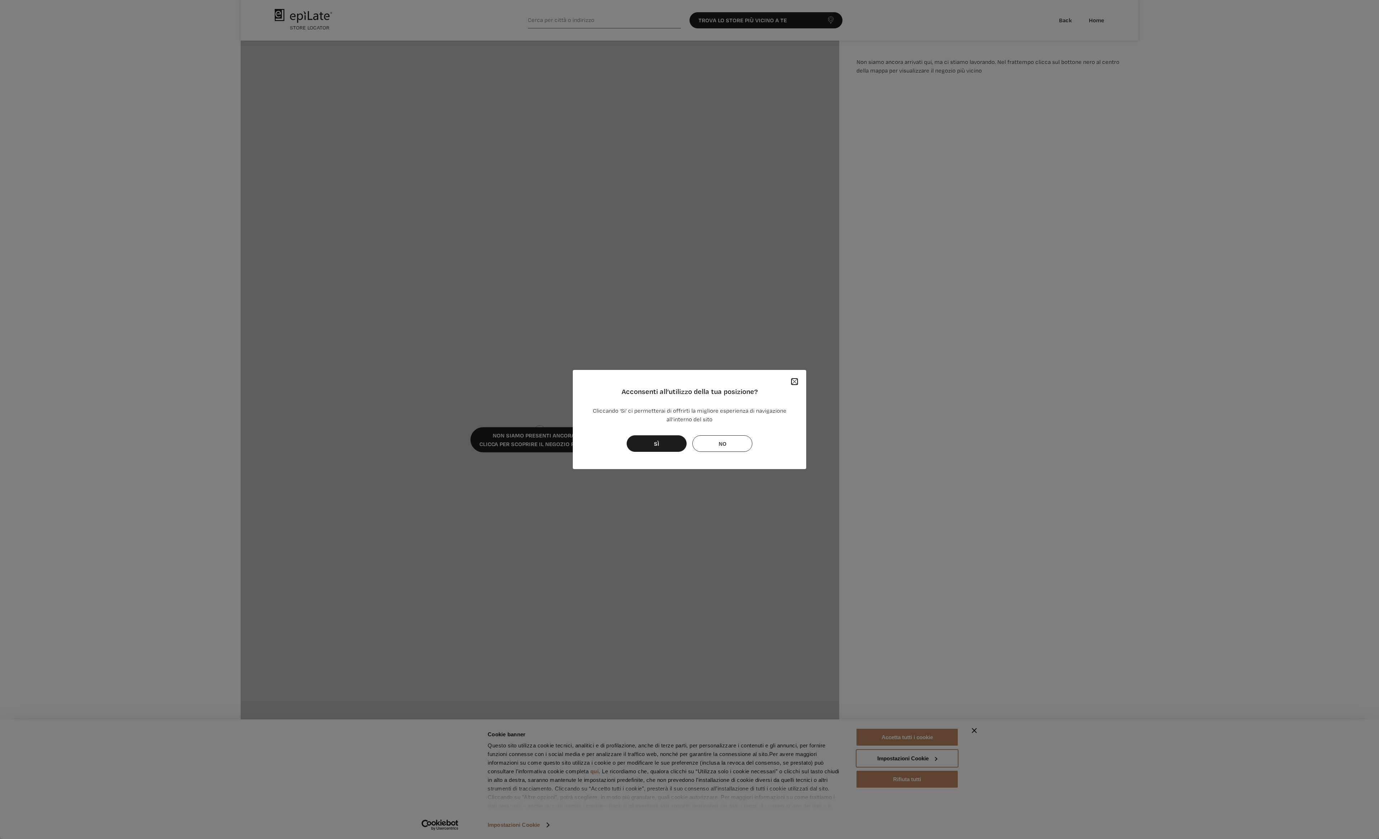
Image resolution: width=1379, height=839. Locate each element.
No (722, 443)
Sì (656, 443)
